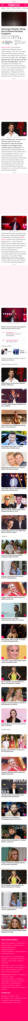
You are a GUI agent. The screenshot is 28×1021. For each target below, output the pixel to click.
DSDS (22, 237)
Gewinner (4, 239)
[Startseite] (14, 5)
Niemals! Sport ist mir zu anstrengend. (13, 334)
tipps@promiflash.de (7, 360)
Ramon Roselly (5, 47)
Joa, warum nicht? (11, 341)
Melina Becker (15, 36)
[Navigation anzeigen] (2, 5)
